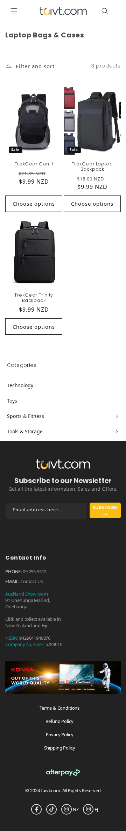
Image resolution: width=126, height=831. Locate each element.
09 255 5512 (34, 571)
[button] (14, 11)
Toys (12, 400)
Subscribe (105, 507)
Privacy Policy (60, 734)
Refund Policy (59, 721)
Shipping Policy (59, 748)
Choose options (34, 203)
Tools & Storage (25, 431)
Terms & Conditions (59, 708)
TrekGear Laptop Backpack (92, 166)
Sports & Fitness (25, 416)
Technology (20, 385)
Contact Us (31, 581)
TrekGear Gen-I (34, 163)
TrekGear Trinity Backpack (33, 297)
